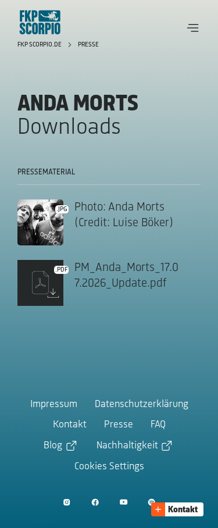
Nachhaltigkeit (127, 446)
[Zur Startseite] (40, 22)
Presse (88, 44)
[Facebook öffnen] (95, 502)
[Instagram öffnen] (66, 502)
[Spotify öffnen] (151, 502)
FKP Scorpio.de (40, 44)
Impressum (53, 404)
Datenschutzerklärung (141, 404)
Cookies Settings (109, 467)
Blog (53, 446)
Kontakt (70, 425)
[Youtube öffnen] (123, 502)
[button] (193, 27)
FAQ (158, 425)
